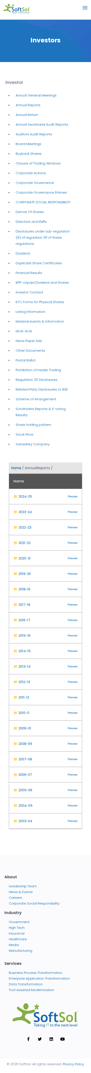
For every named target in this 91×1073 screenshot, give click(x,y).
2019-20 (22, 573)
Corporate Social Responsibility (34, 903)
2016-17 (21, 620)
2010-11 (21, 712)
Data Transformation (26, 984)
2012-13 (21, 682)
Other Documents (30, 350)
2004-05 (22, 805)
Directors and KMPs (31, 221)
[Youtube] (62, 1038)
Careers (15, 897)
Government (19, 922)
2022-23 (22, 527)
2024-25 (22, 496)
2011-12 (21, 697)
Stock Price (24, 434)
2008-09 (22, 743)
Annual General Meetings (36, 95)
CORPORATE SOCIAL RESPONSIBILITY (43, 202)
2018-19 (21, 589)
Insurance (17, 933)
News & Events (21, 892)
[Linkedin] (51, 1038)
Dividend (23, 253)
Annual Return (27, 114)
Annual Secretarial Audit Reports (42, 124)
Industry (13, 912)
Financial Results (29, 272)
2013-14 (21, 666)
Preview (73, 496)
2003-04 (22, 821)
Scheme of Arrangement (36, 399)
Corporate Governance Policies (41, 192)
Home (16, 468)
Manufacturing (20, 950)
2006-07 (22, 774)
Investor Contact (29, 292)
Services (12, 963)
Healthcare (18, 939)
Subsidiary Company (32, 444)
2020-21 (22, 558)
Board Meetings (28, 144)
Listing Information (30, 311)
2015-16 (21, 635)
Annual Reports (28, 105)
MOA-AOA (24, 331)
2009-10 (22, 728)
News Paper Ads (29, 340)
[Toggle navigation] (85, 10)
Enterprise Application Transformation (39, 978)
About (10, 877)
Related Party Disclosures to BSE (42, 389)
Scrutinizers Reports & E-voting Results (41, 411)
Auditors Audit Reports (34, 134)
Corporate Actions (31, 173)
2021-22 (21, 542)
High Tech (17, 927)
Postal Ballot (26, 360)
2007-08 (22, 759)
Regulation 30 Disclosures (36, 379)
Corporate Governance (35, 182)
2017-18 (21, 604)
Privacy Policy (73, 1064)
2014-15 (22, 651)
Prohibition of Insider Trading (38, 370)
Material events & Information (40, 321)
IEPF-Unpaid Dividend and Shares (42, 282)
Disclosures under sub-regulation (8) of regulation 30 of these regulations (43, 237)
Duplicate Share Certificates (39, 263)
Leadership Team (23, 886)
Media (14, 945)
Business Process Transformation (35, 972)
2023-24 (22, 512)
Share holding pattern (33, 424)
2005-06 (22, 790)
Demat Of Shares (30, 212)
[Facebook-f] (28, 1038)
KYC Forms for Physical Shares (40, 302)
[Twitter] (39, 1038)
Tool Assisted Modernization (31, 990)
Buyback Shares (29, 153)
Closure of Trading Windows (38, 163)
